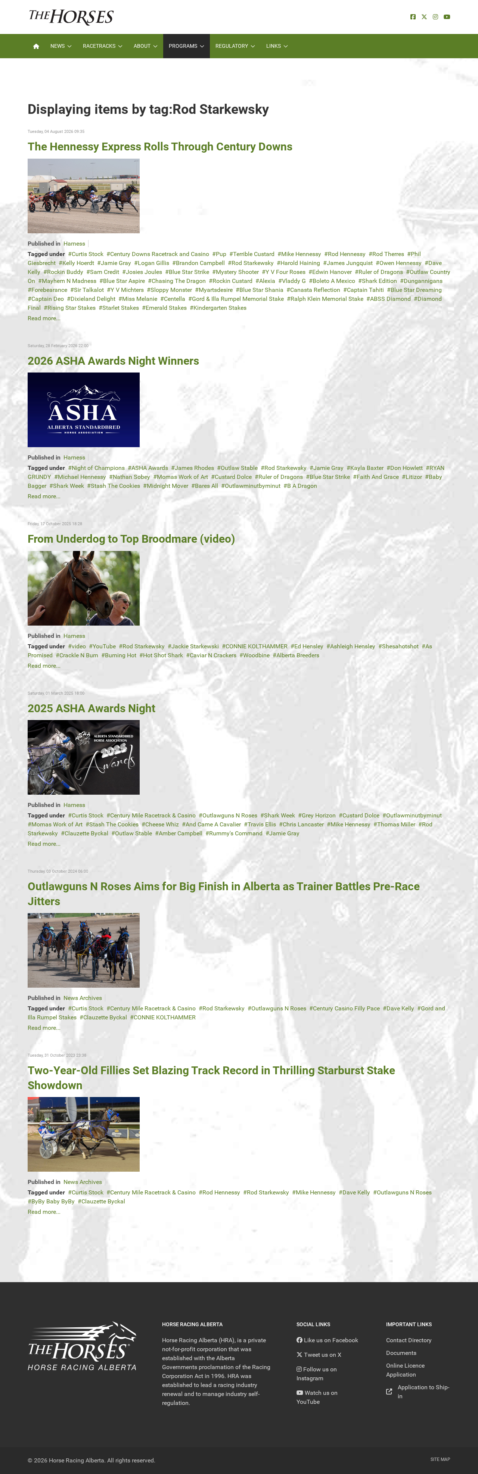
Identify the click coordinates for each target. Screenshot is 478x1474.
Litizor (414, 476)
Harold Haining (300, 263)
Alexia (267, 280)
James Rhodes (194, 467)
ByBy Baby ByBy (53, 1201)
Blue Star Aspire (124, 280)
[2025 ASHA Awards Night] (84, 757)
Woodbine (256, 655)
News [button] (57, 46)
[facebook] (413, 17)
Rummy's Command (236, 833)
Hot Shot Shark (163, 655)
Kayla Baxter (367, 467)
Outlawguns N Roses (229, 815)
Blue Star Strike (189, 271)
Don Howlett (406, 467)
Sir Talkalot (89, 289)
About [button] (142, 46)
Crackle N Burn (78, 655)
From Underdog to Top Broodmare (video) (131, 538)
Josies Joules (144, 271)
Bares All (206, 485)
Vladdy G (294, 280)
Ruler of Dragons (380, 271)
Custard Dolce (233, 476)
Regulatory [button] (231, 46)
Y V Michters (127, 289)
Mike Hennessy (301, 254)
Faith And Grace (378, 476)
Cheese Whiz (162, 824)
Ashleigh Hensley (352, 646)
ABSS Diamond (390, 298)
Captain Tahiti (365, 289)
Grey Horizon (319, 815)
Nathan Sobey (131, 476)
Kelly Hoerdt (78, 263)
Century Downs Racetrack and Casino (159, 254)
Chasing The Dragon (179, 280)
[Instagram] (435, 17)
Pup (221, 254)
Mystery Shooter (237, 271)
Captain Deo (47, 298)
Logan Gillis (153, 263)
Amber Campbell (180, 833)
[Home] (36, 46)
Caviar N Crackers (213, 655)
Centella (174, 298)
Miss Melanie (139, 298)
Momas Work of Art (182, 476)
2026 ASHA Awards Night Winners (113, 360)
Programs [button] (183, 46)
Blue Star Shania (261, 289)
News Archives (82, 997)
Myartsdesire (216, 289)
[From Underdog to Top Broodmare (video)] (84, 587)
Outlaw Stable (239, 467)
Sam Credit (104, 271)
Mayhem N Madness (69, 280)
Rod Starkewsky (253, 263)
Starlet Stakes (120, 307)
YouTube (104, 646)
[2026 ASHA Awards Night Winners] (84, 409)
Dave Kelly (400, 1008)
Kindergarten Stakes (219, 307)
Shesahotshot (400, 646)
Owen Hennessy (400, 263)
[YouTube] (447, 17)
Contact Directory (409, 1340)
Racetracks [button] (99, 46)
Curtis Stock (87, 254)
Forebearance (49, 289)
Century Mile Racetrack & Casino (153, 815)
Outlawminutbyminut (252, 485)
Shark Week (68, 485)
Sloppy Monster (171, 289)
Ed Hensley (308, 646)
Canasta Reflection (315, 289)
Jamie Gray (116, 263)
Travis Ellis (262, 824)
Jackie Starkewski (195, 646)
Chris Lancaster (303, 824)
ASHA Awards (149, 467)
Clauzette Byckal (86, 833)
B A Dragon (302, 485)
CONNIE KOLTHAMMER (257, 646)
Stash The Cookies (115, 485)
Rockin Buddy (65, 271)
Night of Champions (98, 467)
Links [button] (273, 46)
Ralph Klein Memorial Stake (327, 298)
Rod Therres (388, 254)
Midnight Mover (167, 485)
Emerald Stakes (166, 307)
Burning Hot (120, 655)
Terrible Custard (253, 254)
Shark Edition (379, 280)
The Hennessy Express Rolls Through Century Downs (160, 146)
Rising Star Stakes (71, 307)
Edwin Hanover (332, 271)
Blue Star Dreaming (416, 289)
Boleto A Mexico (334, 280)
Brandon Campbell (200, 263)
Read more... (44, 318)
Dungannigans (423, 280)
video (79, 646)
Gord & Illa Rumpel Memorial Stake (238, 298)
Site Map (440, 1459)
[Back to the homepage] (71, 17)
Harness (74, 243)
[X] (424, 17)
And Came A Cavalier (213, 824)
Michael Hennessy (82, 476)
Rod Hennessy (347, 254)
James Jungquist (350, 263)
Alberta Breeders (297, 655)
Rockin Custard (232, 280)
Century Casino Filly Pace (346, 1008)
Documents (401, 1352)
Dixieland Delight (93, 298)
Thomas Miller (396, 824)
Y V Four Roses (285, 271)
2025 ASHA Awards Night (91, 708)
